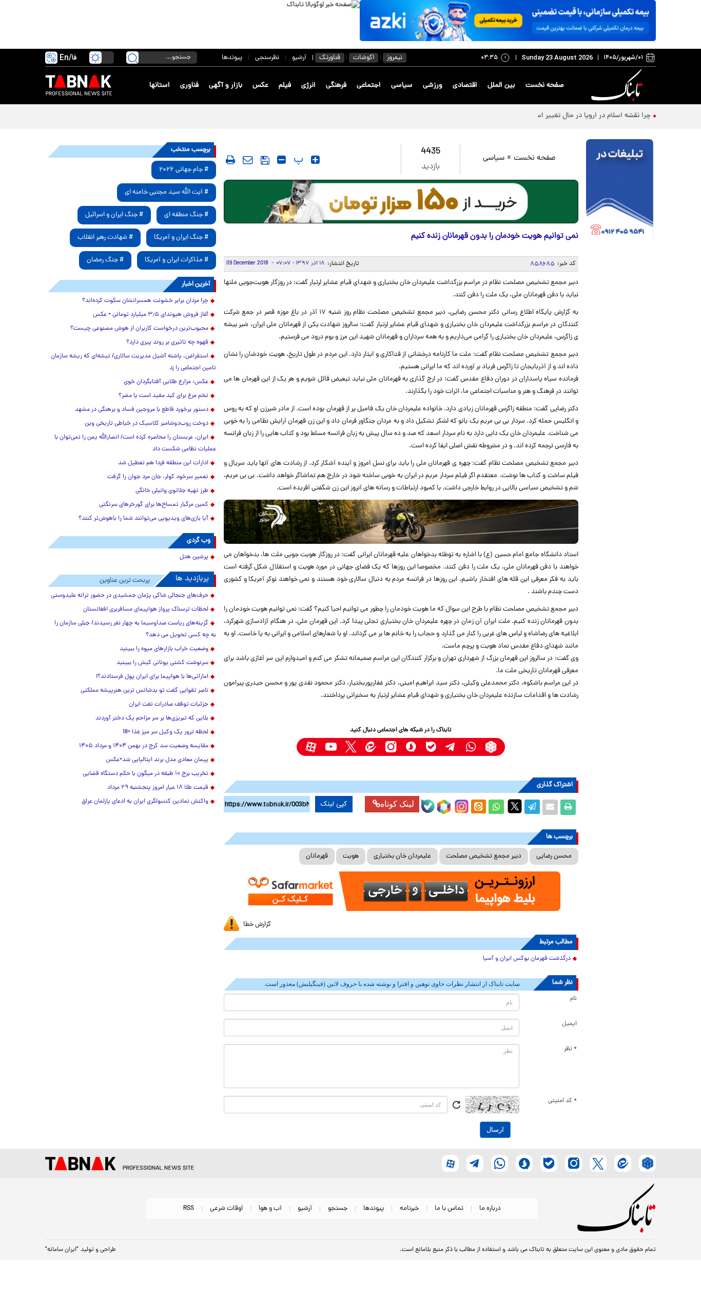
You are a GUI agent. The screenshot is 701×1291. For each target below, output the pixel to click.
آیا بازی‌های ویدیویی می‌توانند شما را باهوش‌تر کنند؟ (143, 518)
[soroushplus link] (410, 747)
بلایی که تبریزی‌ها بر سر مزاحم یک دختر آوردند (151, 718)
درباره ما (490, 1208)
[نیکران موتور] (401, 521)
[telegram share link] (532, 807)
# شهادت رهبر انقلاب (105, 237)
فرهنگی (336, 85)
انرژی (308, 85)
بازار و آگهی (225, 85)
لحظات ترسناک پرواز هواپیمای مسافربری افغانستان (145, 609)
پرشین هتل (194, 557)
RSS (188, 1208)
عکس (260, 85)
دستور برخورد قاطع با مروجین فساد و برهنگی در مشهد (141, 409)
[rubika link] (490, 747)
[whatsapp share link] (496, 807)
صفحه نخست (544, 85)
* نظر (570, 1049)
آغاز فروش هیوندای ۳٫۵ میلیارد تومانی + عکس (150, 314)
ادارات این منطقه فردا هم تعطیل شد (163, 463)
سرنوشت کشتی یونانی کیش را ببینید (162, 663)
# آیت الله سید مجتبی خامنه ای (166, 192)
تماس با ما (449, 1208)
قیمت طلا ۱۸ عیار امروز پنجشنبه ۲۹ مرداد (157, 787)
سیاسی (402, 85)
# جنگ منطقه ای (186, 215)
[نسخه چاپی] (568, 807)
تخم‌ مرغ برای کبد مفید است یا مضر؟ (163, 396)
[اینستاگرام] (460, 805)
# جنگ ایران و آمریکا (181, 237)
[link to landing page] (618, 85)
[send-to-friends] (248, 159)
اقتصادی (465, 85)
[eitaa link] (370, 747)
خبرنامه (409, 1208)
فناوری (189, 85)
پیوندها (232, 58)
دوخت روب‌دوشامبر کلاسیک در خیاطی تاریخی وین (146, 423)
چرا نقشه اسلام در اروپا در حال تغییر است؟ (588, 115)
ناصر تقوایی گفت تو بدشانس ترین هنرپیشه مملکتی (144, 690)
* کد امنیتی (562, 1101)
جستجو (337, 1208)
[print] (230, 159)
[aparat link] (310, 747)
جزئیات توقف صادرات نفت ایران (168, 704)
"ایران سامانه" (62, 1250)
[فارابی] (401, 201)
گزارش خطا (257, 924)
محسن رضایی (554, 856)
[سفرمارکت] (400, 891)
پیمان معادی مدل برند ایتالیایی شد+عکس (157, 760)
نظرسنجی (267, 58)
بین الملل (501, 85)
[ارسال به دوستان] (550, 807)
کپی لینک (334, 804)
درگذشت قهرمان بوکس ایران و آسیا (527, 958)
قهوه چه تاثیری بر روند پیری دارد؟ (167, 342)
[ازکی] (508, 20)
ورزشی (432, 85)
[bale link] (430, 747)
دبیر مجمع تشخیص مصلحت (483, 856)
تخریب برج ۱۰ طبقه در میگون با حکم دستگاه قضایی (145, 774)
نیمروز (394, 58)
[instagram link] (390, 747)
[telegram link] (450, 747)
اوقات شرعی (226, 1208)
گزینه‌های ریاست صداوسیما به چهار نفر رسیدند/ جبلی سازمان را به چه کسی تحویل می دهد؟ (135, 629)
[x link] (350, 747)
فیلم (285, 85)
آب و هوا (270, 1208)
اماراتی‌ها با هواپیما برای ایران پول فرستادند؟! (152, 676)
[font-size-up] (315, 159)
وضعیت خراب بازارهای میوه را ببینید (164, 649)
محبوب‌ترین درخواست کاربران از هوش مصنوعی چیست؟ (139, 328)
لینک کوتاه (397, 804)
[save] (265, 160)
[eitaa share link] (478, 807)
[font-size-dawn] (281, 159)
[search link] (132, 57)
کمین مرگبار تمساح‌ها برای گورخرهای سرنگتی (153, 504)
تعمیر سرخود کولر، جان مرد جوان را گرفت (157, 477)
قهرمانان (317, 856)
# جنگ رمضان (105, 260)
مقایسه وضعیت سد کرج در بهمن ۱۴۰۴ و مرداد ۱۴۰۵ (143, 746)
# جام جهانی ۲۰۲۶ (183, 170)
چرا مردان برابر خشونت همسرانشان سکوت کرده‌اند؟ (145, 301)
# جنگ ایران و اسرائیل (114, 215)
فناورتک (329, 58)
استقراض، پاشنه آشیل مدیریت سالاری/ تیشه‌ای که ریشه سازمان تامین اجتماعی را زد (133, 362)
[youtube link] (330, 747)
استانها (159, 85)
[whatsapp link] (470, 747)
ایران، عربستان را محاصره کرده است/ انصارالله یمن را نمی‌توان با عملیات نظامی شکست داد (135, 443)
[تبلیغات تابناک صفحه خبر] (619, 191)
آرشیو (299, 58)
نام (573, 998)
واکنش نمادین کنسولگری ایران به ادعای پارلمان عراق (145, 801)
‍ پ (297, 159)
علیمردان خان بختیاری (402, 856)
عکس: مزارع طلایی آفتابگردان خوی (166, 382)
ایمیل (569, 1024)
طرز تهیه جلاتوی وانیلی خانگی (171, 491)
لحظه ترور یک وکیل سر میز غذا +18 (165, 732)
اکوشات (363, 58)
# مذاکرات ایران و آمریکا (176, 260)
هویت (351, 856)
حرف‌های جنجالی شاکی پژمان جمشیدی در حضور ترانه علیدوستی (129, 595)
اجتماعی (369, 85)
